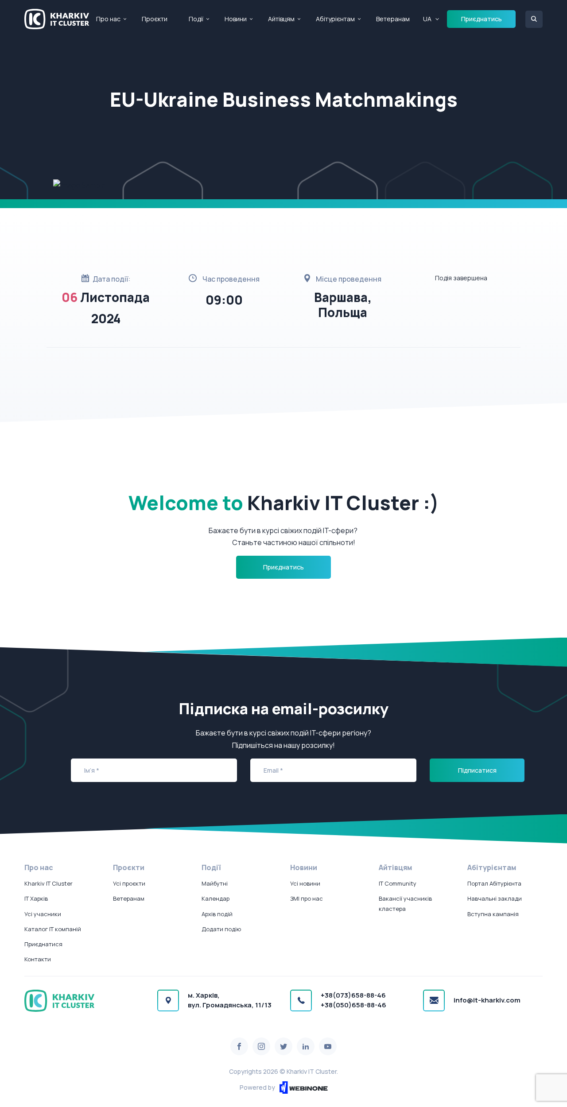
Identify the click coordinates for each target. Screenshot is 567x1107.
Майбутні (215, 883)
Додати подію (221, 929)
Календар (215, 898)
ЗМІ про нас (306, 898)
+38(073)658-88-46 (353, 995)
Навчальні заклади (494, 898)
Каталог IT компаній (52, 929)
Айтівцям (281, 19)
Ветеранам (393, 19)
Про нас (108, 19)
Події (196, 19)
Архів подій (217, 914)
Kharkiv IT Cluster (48, 883)
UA (427, 19)
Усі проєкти (129, 883)
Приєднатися (43, 944)
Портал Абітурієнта (494, 883)
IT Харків (36, 898)
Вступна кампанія (493, 914)
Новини (236, 19)
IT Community (397, 883)
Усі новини (305, 883)
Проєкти (154, 19)
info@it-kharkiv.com (487, 1000)
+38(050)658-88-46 (353, 1005)
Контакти (37, 959)
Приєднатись (481, 19)
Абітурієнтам (335, 19)
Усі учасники (42, 914)
